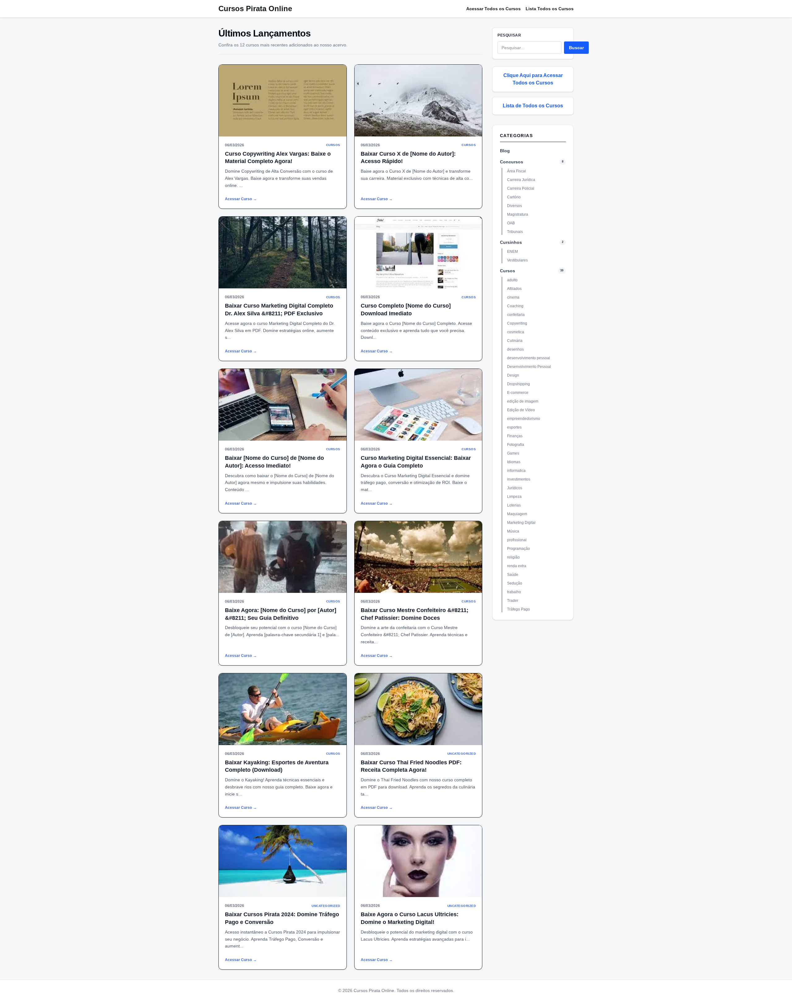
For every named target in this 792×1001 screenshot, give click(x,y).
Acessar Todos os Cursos (493, 8)
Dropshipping (518, 384)
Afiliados (514, 289)
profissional (517, 540)
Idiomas (513, 462)
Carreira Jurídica (521, 180)
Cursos (507, 270)
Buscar (576, 47)
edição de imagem (522, 401)
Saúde (512, 574)
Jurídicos (514, 488)
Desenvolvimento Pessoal (529, 367)
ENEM (512, 251)
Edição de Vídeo (521, 410)
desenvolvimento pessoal (528, 358)
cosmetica (515, 332)
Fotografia (515, 444)
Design (513, 375)
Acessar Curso (241, 199)
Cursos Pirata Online (255, 8)
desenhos (515, 349)
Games (513, 453)
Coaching (515, 306)
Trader (512, 600)
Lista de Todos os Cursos (533, 105)
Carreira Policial (520, 188)
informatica (516, 470)
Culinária (515, 341)
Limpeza (514, 496)
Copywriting (517, 323)
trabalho (514, 592)
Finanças (515, 436)
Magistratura (517, 214)
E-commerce (517, 392)
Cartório (514, 197)
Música (513, 531)
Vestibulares (517, 260)
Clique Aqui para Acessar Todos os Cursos (533, 79)
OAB (511, 223)
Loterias (514, 505)
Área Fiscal (516, 171)
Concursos (511, 161)
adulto (512, 280)
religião (513, 557)
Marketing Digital (521, 522)
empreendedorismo (523, 418)
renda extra (516, 566)
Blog (505, 150)
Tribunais (515, 232)
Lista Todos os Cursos (550, 8)
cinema (513, 297)
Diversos (514, 206)
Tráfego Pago (518, 609)
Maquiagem (517, 514)
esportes (514, 427)
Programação (518, 548)
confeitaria (516, 315)
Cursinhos (511, 242)
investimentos (518, 479)
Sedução (514, 583)
